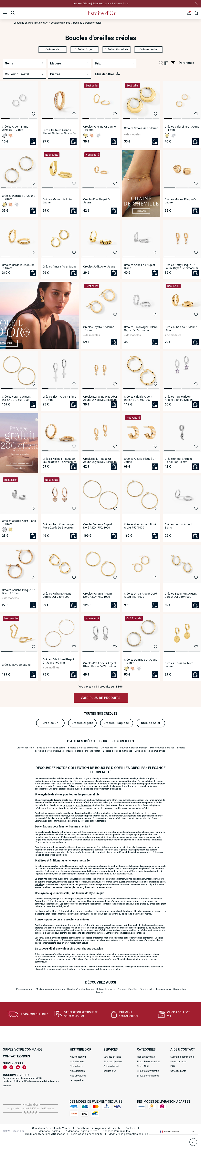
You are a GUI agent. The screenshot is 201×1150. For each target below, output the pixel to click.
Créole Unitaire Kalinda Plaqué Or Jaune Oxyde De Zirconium (59, 132)
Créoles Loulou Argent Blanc (178, 526)
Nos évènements (146, 1056)
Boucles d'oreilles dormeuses (83, 747)
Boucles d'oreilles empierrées (150, 751)
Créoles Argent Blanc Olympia (15, 128)
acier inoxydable (83, 805)
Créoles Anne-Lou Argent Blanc (139, 266)
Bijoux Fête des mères (148, 1061)
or (64, 805)
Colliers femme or (105, 989)
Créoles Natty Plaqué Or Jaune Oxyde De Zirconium (181, 266)
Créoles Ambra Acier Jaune (59, 266)
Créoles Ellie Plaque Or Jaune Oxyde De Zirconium (100, 460)
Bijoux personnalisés (148, 1075)
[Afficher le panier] (196, 13)
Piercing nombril (24, 989)
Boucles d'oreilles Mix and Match (83, 751)
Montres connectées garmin (50, 989)
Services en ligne (112, 1056)
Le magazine (76, 1080)
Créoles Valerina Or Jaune (99, 128)
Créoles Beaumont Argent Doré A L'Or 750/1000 (181, 595)
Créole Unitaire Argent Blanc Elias (178, 460)
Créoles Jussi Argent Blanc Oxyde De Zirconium (140, 328)
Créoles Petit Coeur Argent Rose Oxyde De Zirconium (59, 526)
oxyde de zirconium (135, 879)
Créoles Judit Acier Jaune (99, 266)
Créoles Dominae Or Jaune (18, 197)
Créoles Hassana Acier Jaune (179, 665)
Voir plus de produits (101, 698)
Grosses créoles (109, 747)
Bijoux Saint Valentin (148, 1071)
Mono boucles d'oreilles (162, 747)
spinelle (39, 884)
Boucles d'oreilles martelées (117, 751)
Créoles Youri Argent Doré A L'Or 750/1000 (140, 526)
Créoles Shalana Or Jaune (181, 328)
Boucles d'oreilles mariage (134, 747)
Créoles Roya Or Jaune (16, 664)
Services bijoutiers (112, 1061)
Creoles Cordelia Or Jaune (18, 266)
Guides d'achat (111, 1066)
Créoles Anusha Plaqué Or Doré (18, 591)
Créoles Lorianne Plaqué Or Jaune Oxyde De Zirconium (100, 398)
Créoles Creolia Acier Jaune (141, 128)
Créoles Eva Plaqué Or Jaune (97, 201)
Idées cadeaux (163, 989)
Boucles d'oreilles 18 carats (51, 747)
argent (69, 805)
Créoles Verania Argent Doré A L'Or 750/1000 (16, 398)
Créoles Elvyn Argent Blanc (59, 398)
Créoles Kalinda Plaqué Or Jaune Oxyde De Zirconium (59, 460)
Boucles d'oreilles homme (80, 989)
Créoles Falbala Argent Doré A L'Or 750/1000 (138, 398)
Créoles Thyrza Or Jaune (98, 328)
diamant (121, 879)
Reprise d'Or (109, 1071)
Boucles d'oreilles (60, 22)
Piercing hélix (147, 989)
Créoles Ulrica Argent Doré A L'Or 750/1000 (140, 595)
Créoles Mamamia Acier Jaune (57, 201)
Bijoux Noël (143, 1066)
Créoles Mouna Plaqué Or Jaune (180, 201)
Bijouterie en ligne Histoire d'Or (31, 22)
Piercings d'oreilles (127, 989)
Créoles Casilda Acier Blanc (19, 522)
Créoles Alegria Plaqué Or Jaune (140, 460)
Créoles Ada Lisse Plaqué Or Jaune (58, 661)
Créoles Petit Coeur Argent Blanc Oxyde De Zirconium (99, 665)
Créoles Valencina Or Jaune (182, 128)
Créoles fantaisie (25, 747)
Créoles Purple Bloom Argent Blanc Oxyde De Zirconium (179, 398)
